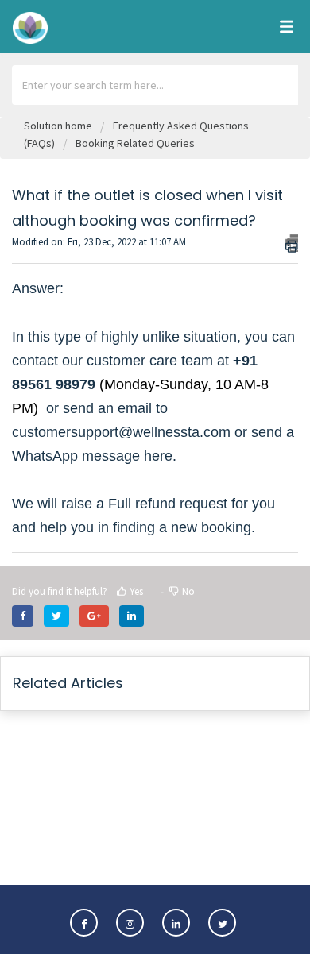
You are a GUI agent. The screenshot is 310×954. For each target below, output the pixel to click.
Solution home (59, 125)
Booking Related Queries (135, 143)
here (158, 456)
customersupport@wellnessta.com (121, 432)
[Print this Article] (291, 243)
